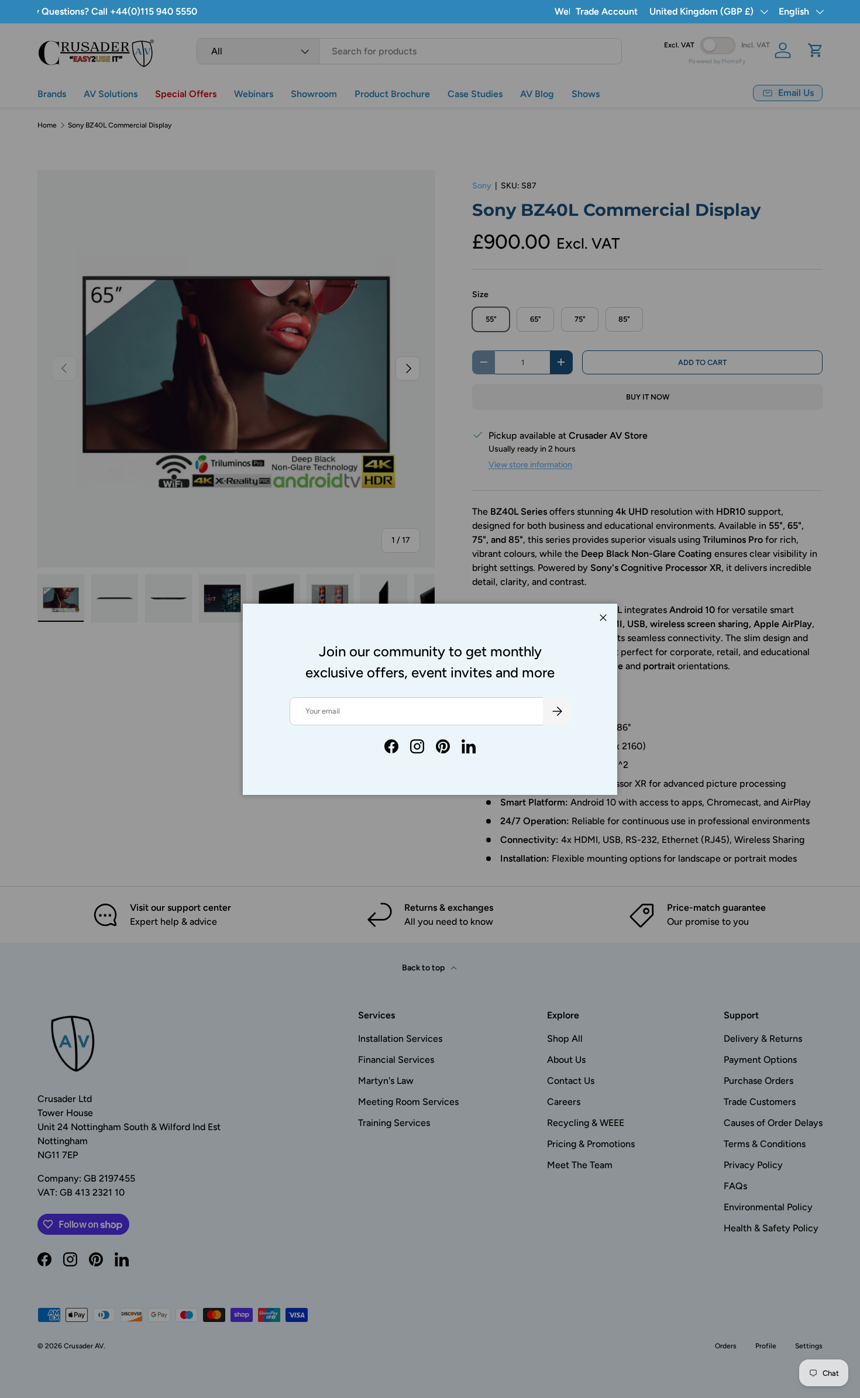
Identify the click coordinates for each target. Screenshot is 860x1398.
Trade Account (607, 11)
